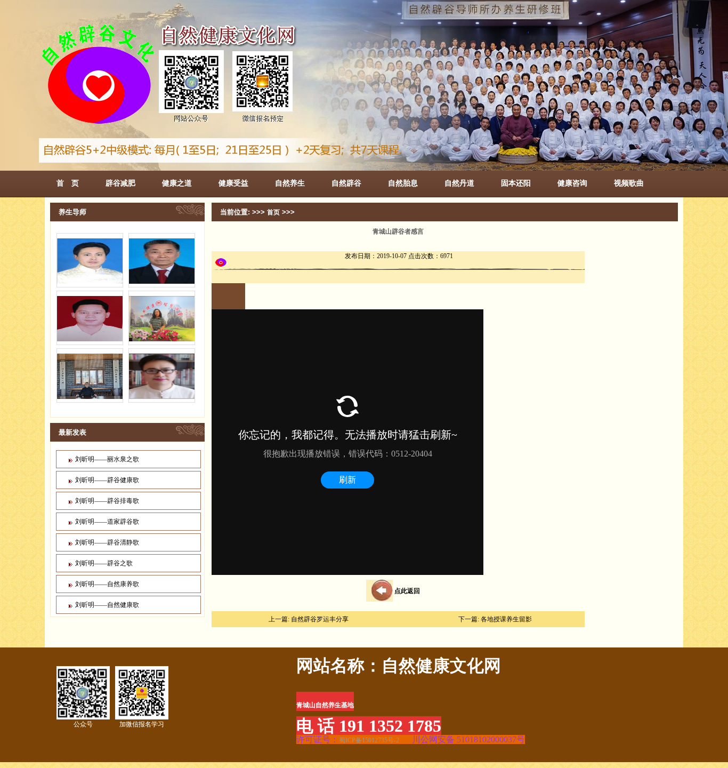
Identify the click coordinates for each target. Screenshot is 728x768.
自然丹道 (459, 183)
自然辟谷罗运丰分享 (320, 619)
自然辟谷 (346, 183)
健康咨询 (572, 183)
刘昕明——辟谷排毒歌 (107, 501)
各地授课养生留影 (506, 619)
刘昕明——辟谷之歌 (104, 563)
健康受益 (233, 183)
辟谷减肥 (120, 183)
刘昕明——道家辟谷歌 (107, 521)
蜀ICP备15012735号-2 (369, 740)
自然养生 (290, 183)
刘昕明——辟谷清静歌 (107, 542)
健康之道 (177, 183)
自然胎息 (403, 183)
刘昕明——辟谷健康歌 (107, 480)
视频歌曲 (629, 183)
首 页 (67, 183)
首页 (273, 212)
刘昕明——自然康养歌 (107, 584)
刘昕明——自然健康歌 (107, 605)
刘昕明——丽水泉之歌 (107, 459)
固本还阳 (516, 183)
